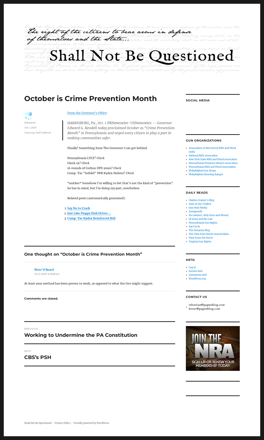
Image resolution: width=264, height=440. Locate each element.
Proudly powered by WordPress (91, 423)
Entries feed (195, 271)
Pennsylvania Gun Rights (203, 222)
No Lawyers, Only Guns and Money (208, 215)
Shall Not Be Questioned (38, 423)
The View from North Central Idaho (209, 234)
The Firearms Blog (199, 230)
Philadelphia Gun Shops (202, 170)
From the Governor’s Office (86, 113)
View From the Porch (201, 237)
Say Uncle (194, 226)
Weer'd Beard (44, 269)
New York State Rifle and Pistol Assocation (213, 159)
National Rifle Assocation (203, 155)
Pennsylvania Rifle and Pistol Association (212, 166)
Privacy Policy (62, 423)
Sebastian (30, 122)
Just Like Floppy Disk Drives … (89, 213)
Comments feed (198, 274)
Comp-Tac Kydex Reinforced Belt (91, 218)
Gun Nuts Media (198, 207)
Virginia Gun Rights (200, 241)
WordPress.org (197, 278)
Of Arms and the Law (200, 219)
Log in (192, 267)
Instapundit (195, 211)
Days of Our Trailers (200, 203)
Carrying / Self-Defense (37, 132)
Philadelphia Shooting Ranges (206, 174)
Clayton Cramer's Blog (201, 200)
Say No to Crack (78, 208)
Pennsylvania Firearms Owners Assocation (213, 163)
